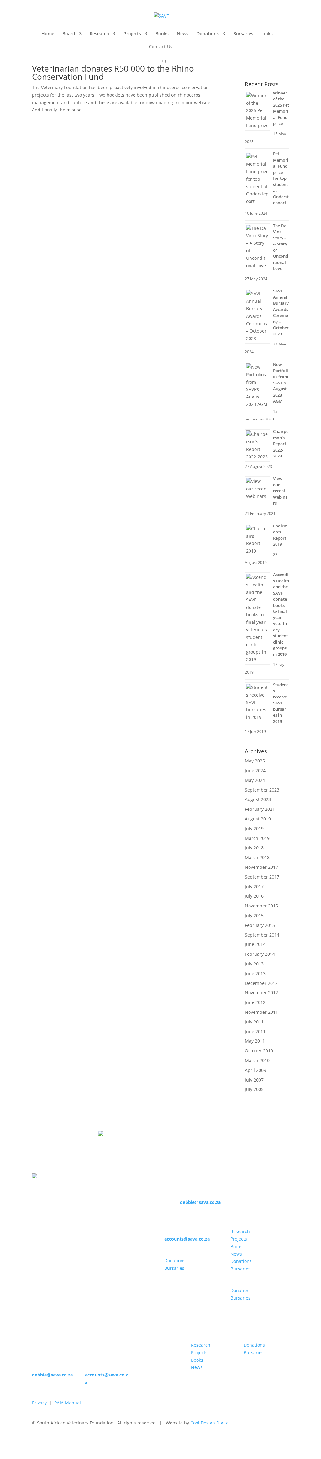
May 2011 (255, 1041)
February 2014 (260, 954)
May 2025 (255, 761)
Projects (132, 33)
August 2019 (258, 819)
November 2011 (261, 1012)
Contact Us (160, 47)
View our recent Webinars (280, 491)
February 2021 (260, 809)
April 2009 (255, 1070)
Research (99, 33)
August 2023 (258, 799)
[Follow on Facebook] (169, 1281)
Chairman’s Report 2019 (280, 535)
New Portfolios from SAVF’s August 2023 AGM (280, 382)
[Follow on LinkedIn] (182, 1281)
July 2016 (254, 896)
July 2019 (254, 828)
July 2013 (254, 964)
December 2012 (261, 983)
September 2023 (262, 790)
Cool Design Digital (210, 1423)
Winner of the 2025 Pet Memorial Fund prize (281, 108)
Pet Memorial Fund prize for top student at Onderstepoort (281, 178)
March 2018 (257, 857)
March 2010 (257, 1060)
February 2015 (260, 925)
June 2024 (255, 770)
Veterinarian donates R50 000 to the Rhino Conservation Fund (113, 72)
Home (47, 33)
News (182, 33)
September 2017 (262, 877)
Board (68, 33)
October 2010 (259, 1051)
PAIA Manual (67, 1403)
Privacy (39, 1403)
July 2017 (254, 887)
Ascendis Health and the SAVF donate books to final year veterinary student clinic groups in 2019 (281, 614)
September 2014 (262, 935)
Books (162, 33)
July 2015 (254, 915)
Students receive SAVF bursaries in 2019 (280, 703)
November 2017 (261, 867)
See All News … (260, 68)
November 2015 (261, 906)
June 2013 (255, 973)
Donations (208, 33)
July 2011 (254, 1022)
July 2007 (254, 1080)
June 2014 (255, 944)
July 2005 (254, 1089)
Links (267, 33)
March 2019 (257, 838)
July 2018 (254, 848)
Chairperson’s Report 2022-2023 (280, 444)
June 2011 (255, 1031)
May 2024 (255, 780)
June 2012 (255, 1002)
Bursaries (243, 33)
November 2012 (261, 993)
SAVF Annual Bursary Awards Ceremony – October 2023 (281, 312)
